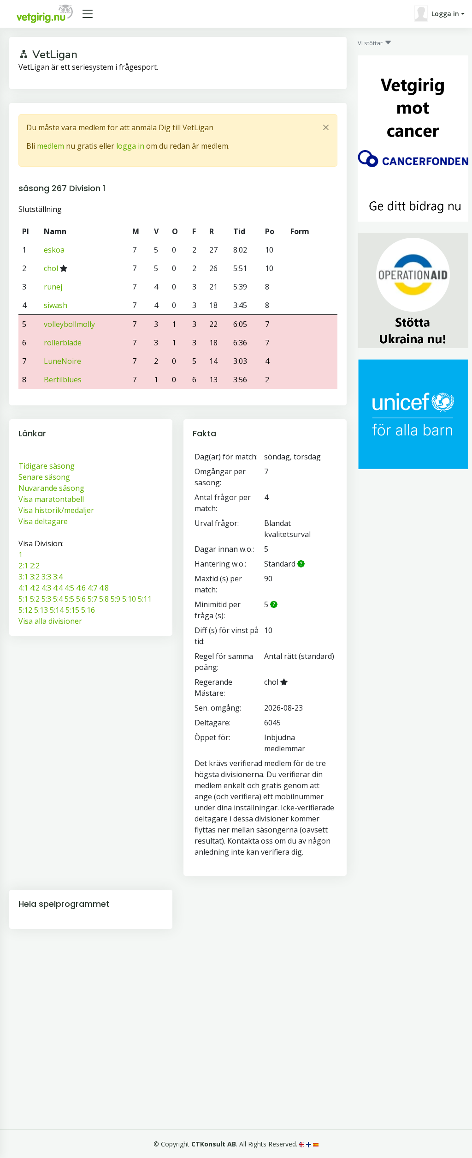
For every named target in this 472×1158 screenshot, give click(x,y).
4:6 (81, 588)
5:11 (145, 599)
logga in (130, 146)
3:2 (35, 577)
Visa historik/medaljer (56, 510)
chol (51, 268)
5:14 (57, 610)
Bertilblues (63, 379)
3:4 (58, 577)
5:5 (69, 599)
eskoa (54, 250)
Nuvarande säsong (51, 488)
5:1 (23, 599)
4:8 (104, 588)
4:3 (46, 588)
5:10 (129, 599)
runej (53, 287)
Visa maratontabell (51, 499)
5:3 (46, 599)
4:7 (92, 588)
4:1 (23, 588)
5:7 (92, 599)
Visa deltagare (43, 521)
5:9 (115, 599)
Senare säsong (44, 477)
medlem (50, 146)
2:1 (23, 566)
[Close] (326, 127)
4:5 (69, 588)
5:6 (81, 599)
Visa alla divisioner (50, 621)
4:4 (58, 588)
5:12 (25, 610)
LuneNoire (62, 361)
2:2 (35, 566)
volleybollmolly (69, 324)
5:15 (72, 610)
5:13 (41, 610)
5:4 (58, 599)
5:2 (35, 599)
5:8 (104, 599)
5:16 (88, 610)
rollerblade (63, 343)
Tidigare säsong (46, 466)
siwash (55, 305)
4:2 (35, 588)
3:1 (23, 577)
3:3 (46, 577)
